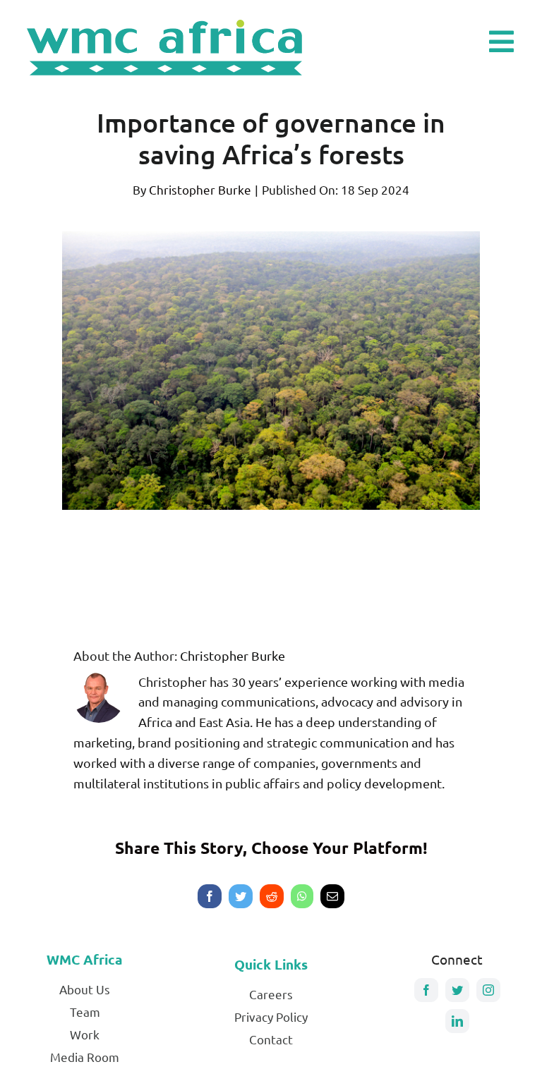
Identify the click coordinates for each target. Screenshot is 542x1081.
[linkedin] (457, 1021)
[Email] (332, 896)
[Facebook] (209, 896)
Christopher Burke (200, 189)
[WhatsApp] (302, 896)
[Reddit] (271, 896)
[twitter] (457, 990)
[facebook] (426, 990)
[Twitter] (240, 896)
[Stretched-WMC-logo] (167, 18)
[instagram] (488, 990)
